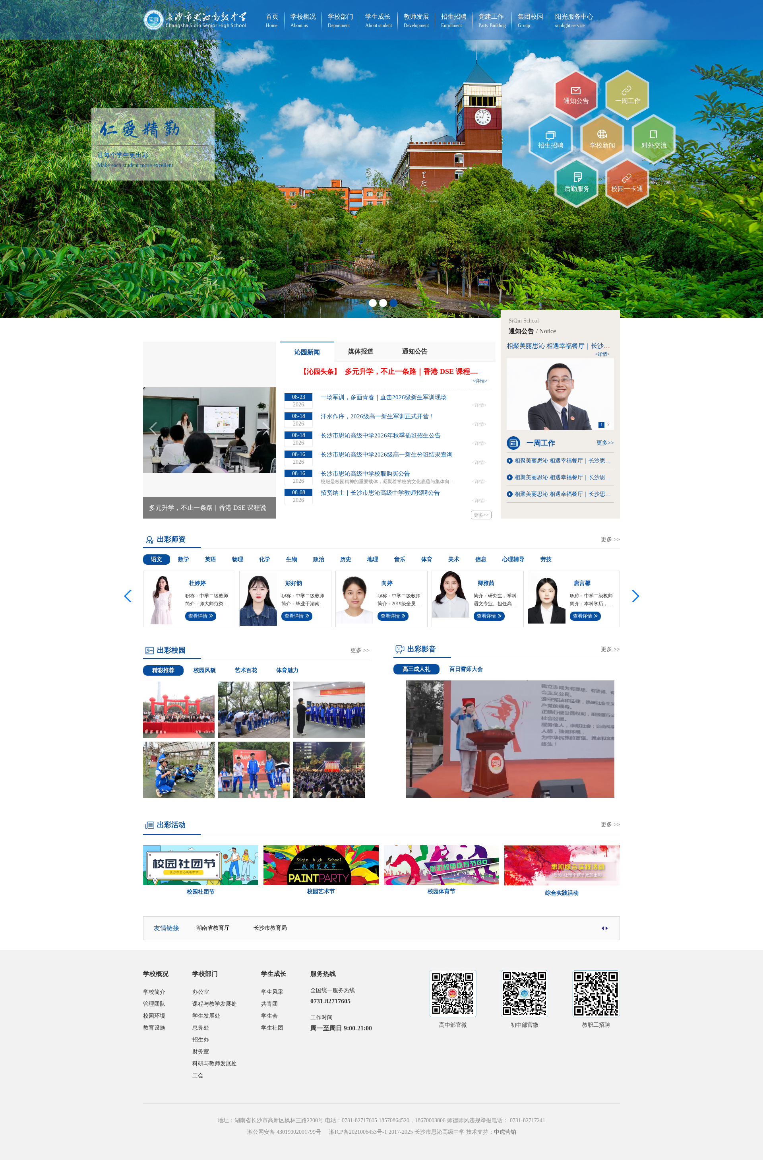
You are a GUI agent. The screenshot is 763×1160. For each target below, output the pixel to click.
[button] (634, 596)
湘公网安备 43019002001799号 (284, 1132)
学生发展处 (206, 1016)
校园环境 (154, 1016)
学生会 (269, 1016)
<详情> (480, 381)
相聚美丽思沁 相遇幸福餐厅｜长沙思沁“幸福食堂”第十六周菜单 (564, 494)
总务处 (200, 1028)
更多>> (481, 515)
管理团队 (154, 1004)
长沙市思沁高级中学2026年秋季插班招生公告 (381, 435)
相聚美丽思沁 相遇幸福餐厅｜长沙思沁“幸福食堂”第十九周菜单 (564, 461)
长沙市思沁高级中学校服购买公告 (365, 473)
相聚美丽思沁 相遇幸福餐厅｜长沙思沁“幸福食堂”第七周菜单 (593, 345)
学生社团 (272, 1028)
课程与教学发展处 (214, 1004)
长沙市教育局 (270, 928)
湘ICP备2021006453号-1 (358, 1132)
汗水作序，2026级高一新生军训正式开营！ (378, 416)
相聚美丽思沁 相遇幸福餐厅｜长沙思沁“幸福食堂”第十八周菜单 (564, 477)
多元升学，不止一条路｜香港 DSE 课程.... (411, 371)
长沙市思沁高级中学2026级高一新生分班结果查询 (387, 454)
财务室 (200, 1052)
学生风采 (272, 992)
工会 (197, 1075)
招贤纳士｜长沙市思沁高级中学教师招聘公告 (380, 493)
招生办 (200, 1040)
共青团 (269, 1004)
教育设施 (154, 1028)
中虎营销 (505, 1132)
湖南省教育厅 (213, 928)
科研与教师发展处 (214, 1064)
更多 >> (610, 539)
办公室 (200, 992)
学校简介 (154, 992)
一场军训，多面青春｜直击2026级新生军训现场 (384, 397)
